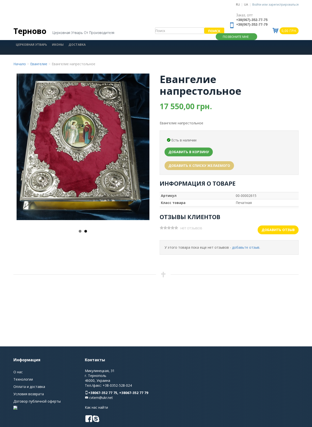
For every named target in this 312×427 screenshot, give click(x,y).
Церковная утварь (31, 45)
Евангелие (38, 64)
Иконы (58, 45)
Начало (19, 64)
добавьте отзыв (245, 247)
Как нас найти (96, 407)
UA (246, 4)
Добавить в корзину (188, 151)
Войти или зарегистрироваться (275, 4)
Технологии (23, 379)
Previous (26, 144)
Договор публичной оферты (37, 401)
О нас (18, 372)
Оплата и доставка (29, 386)
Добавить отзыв (278, 229)
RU (238, 4)
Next (139, 144)
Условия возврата (28, 394)
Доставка (77, 45)
